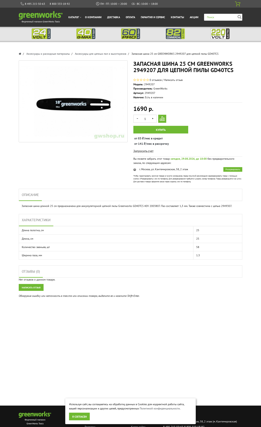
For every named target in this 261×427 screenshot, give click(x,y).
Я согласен (79, 416)
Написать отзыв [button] (31, 287)
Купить (161, 130)
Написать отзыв (173, 80)
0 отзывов (156, 80)
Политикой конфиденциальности (160, 408)
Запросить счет (143, 151)
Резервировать (232, 169)
